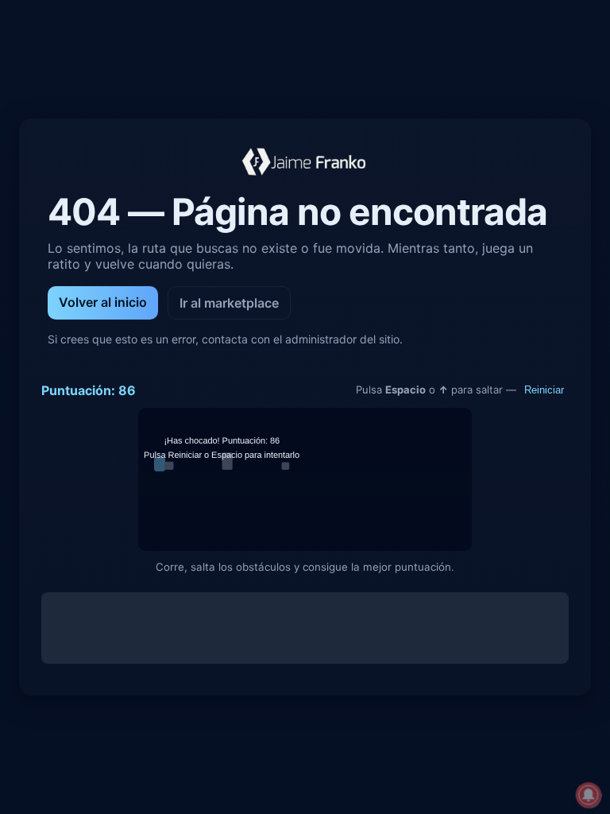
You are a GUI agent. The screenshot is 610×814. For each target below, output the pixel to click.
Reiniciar (544, 390)
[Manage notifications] (588, 795)
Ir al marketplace (229, 303)
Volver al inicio (103, 302)
